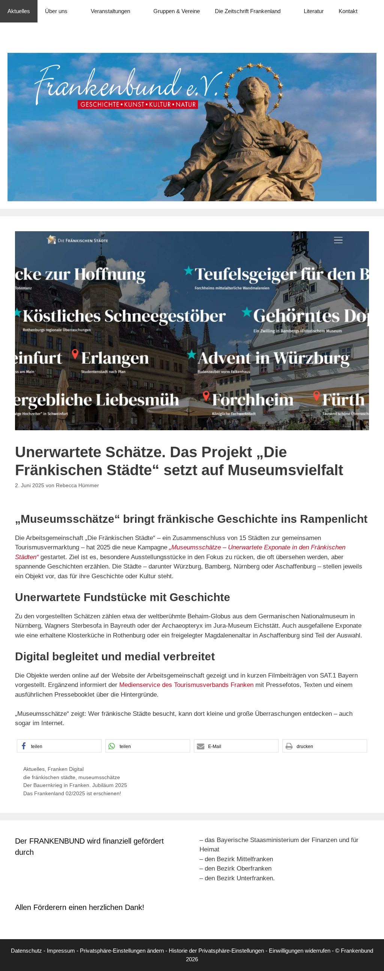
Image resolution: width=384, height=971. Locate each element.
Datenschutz (26, 950)
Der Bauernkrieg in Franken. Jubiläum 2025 (75, 785)
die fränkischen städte (49, 777)
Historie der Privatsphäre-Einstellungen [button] (216, 950)
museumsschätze (99, 777)
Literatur (314, 11)
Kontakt (348, 11)
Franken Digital (66, 769)
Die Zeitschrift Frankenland (247, 11)
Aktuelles (19, 11)
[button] (59, 746)
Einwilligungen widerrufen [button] (299, 950)
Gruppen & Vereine (176, 11)
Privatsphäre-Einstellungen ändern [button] (122, 950)
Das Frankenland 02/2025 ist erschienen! (72, 793)
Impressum (61, 950)
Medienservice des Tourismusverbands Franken (186, 684)
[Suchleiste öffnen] (373, 33)
